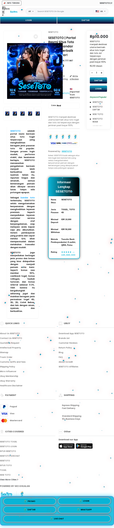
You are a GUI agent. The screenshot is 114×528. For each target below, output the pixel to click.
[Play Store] (84, 446)
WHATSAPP (86, 510)
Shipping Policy (7, 366)
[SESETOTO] (14, 11)
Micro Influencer (8, 371)
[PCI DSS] (6, 493)
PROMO (31, 501)
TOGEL (3, 470)
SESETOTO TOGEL (8, 441)
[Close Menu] (3, 12)
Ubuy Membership (9, 376)
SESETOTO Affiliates (68, 366)
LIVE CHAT (59, 518)
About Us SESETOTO (10, 333)
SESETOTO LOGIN (8, 446)
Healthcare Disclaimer (11, 385)
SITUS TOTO (6, 465)
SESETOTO (15, 131)
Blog (61, 352)
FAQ (61, 357)
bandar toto (28, 197)
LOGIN (28, 20)
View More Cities (8, 479)
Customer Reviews (68, 343)
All (30, 11)
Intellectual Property (10, 347)
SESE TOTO (5, 474)
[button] (36, 36)
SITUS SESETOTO (8, 451)
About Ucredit (66, 362)
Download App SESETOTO (71, 333)
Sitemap (4, 352)
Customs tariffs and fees (13, 362)
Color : (56, 105)
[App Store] (67, 446)
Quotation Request (9, 343)
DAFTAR (86, 20)
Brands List (64, 338)
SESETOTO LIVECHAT (10, 456)
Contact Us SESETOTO (11, 338)
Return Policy (65, 347)
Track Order (6, 357)
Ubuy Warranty (7, 380)
